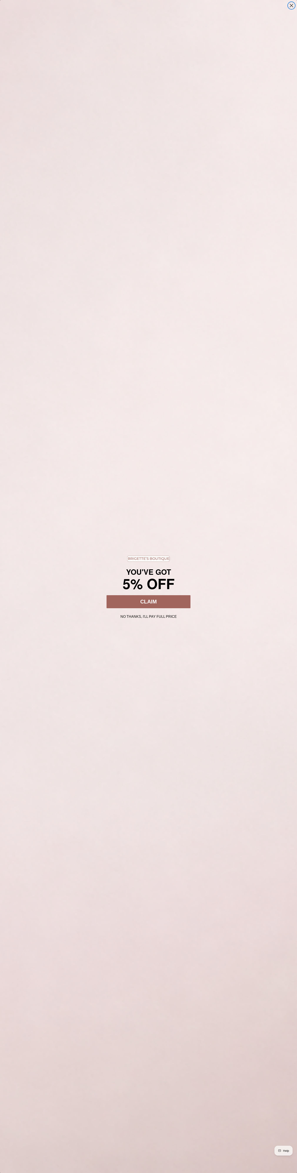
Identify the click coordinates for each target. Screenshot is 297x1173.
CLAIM (148, 602)
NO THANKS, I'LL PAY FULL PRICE (148, 616)
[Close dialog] (291, 5)
